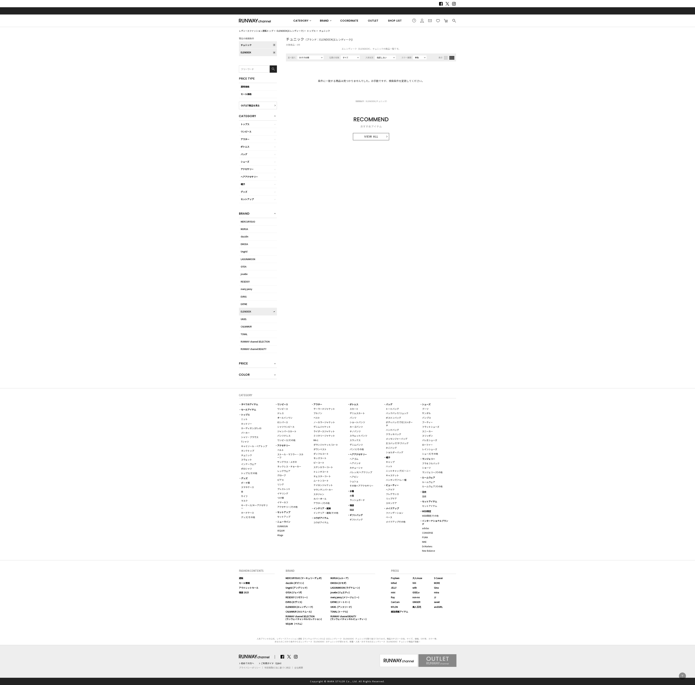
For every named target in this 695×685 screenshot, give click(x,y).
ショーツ (426, 467)
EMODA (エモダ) (338, 582)
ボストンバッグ (393, 417)
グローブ (281, 475)
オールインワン (284, 417)
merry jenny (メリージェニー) (344, 597)
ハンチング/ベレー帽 (396, 479)
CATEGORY (301, 20)
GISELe (415, 592)
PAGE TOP (682, 676)
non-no (416, 597)
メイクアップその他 (395, 521)
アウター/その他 (321, 503)
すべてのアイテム (249, 404)
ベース (389, 517)
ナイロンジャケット (323, 485)
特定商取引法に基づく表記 (277, 668)
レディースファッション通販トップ (256, 30)
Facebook (441, 4)
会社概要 (298, 668)
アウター (245, 139)
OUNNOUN (282, 526)
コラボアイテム (320, 517)
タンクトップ (247, 450)
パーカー (245, 432)
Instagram (454, 4)
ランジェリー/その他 (432, 472)
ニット (244, 419)
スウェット (246, 459)
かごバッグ (391, 447)
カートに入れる (446, 20)
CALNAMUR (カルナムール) (299, 611)
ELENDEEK (246, 52)
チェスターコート (322, 476)
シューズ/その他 (430, 453)
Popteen (395, 578)
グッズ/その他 (248, 517)
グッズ (244, 191)
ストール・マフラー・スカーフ (290, 456)
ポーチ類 (245, 482)
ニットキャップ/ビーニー (398, 470)
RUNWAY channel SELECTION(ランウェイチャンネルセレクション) (304, 617)
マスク (244, 500)
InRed (394, 582)
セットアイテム (429, 501)
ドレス (280, 413)
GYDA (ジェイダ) (294, 592)
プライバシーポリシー (250, 668)
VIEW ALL (371, 136)
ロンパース (282, 422)
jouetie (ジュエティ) (340, 592)
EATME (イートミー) (340, 601)
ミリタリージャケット (324, 435)
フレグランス (392, 493)
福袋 (352, 505)
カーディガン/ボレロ (251, 428)
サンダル (426, 413)
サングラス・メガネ (287, 461)
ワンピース (246, 131)
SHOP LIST (395, 20)
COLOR (244, 375)
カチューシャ (356, 467)
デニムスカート (357, 413)
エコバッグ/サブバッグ (397, 443)
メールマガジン (430, 20)
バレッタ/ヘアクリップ (361, 472)
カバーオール (320, 498)
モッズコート (320, 458)
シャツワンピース (285, 426)
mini (393, 592)
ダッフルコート (321, 453)
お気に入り (438, 20)
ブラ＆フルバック (430, 463)
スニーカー (427, 431)
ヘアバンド (355, 463)
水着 (352, 491)
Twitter (447, 4)
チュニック (324, 30)
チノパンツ (355, 431)
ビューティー (392, 485)
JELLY (394, 587)
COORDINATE (349, 20)
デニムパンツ (356, 444)
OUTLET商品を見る (250, 105)
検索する (454, 20)
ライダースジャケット (324, 431)
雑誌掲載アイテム (399, 611)
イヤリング (282, 493)
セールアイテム (248, 409)
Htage (280, 535)
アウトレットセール (248, 587)
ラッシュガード (357, 499)
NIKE (424, 541)
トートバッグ (392, 408)
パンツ (353, 417)
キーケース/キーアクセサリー (254, 507)
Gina (436, 587)
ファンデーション (394, 512)
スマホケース (247, 487)
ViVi (414, 582)
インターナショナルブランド (435, 522)
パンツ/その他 (357, 449)
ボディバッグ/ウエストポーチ (399, 424)
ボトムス (245, 146)
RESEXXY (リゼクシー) (297, 597)
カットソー (246, 423)
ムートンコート (321, 480)
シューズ (245, 161)
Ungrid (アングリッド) (296, 587)
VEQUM (281, 530)
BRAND (324, 20)
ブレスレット (283, 488)
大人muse (417, 578)
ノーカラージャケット (324, 422)
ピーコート (318, 462)
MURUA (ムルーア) (339, 578)
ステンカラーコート (323, 467)
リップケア (391, 498)
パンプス (426, 417)
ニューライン (283, 521)
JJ (435, 597)
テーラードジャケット (324, 408)
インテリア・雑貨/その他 (325, 512)
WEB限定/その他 (430, 515)
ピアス (280, 479)
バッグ (244, 154)
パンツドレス (283, 435)
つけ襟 (280, 497)
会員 (422, 20)
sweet (437, 601)
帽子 (243, 184)
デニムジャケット (322, 426)
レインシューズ (429, 449)
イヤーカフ (282, 502)
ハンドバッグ (392, 429)
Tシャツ (245, 441)
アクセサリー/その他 (287, 506)
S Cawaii (438, 578)
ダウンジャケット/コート (325, 444)
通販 (241, 578)
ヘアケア (390, 489)
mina (436, 592)
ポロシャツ (246, 468)
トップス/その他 (249, 473)
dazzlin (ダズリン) (295, 582)
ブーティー (427, 422)
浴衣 (424, 491)
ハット (389, 466)
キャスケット (392, 475)
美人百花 (416, 606)
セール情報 (244, 582)
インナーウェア (248, 464)
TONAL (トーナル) (339, 611)
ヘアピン (354, 476)
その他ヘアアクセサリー (361, 485)
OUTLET (373, 20)
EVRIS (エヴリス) (294, 601)
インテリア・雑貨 (322, 508)
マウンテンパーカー (323, 489)
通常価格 (245, 86)
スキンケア (391, 503)
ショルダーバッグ (394, 452)
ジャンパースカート (286, 431)
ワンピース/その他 (286, 440)
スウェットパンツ (358, 435)
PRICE (243, 364)
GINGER (416, 601)
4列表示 (451, 58)
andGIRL (438, 606)
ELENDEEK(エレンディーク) (290, 30)
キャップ (390, 461)
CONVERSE (427, 532)
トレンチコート (321, 471)
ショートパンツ (357, 422)
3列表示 (446, 58)
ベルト (280, 449)
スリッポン (427, 435)
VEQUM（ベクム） (295, 623)
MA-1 (315, 440)
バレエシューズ (429, 440)
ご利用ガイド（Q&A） (272, 663)
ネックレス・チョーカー (289, 466)
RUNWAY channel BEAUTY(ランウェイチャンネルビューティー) (348, 617)
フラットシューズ (430, 426)
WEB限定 (426, 511)
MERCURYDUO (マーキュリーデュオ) (304, 578)
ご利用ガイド (414, 20)
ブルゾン (317, 413)
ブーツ (425, 408)
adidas (425, 528)
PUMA (425, 537)
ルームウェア (428, 477)
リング (280, 484)
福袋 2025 (244, 592)
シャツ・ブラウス (249, 437)
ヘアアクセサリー (249, 176)
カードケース (247, 512)
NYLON (394, 606)
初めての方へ (247, 663)
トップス (311, 30)
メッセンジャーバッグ (396, 438)
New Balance (428, 550)
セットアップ (247, 199)
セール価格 (246, 94)
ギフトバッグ (356, 514)
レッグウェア (283, 470)
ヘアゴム (354, 458)
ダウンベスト (320, 449)
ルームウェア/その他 (432, 486)
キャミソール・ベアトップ (254, 446)
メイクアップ (392, 508)
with (414, 587)
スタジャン (318, 494)
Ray (393, 597)
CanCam (395, 601)
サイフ (244, 496)
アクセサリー (247, 169)
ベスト (316, 417)
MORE (437, 582)
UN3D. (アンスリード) (341, 606)
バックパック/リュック (397, 413)
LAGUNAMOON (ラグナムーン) (345, 587)
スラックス (355, 440)
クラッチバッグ (393, 434)
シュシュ (354, 481)
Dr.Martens (427, 546)
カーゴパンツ (356, 426)
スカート (354, 408)
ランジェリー (428, 458)
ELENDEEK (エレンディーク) (299, 606)
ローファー (427, 444)
